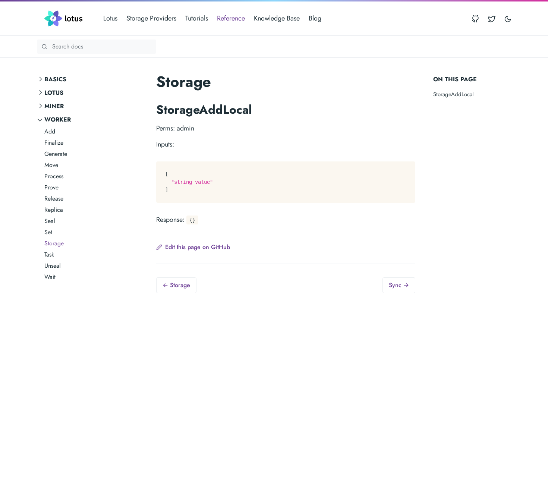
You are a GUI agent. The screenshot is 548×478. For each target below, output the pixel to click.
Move (51, 165)
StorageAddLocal (453, 94)
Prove (51, 187)
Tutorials (196, 18)
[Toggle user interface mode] (507, 18)
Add (49, 131)
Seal (49, 221)
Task (49, 254)
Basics (55, 79)
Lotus (110, 18)
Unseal (52, 265)
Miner (54, 106)
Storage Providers (151, 18)
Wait (50, 277)
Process (53, 176)
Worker (57, 119)
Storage (54, 243)
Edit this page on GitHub (197, 247)
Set (48, 232)
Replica (53, 209)
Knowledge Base (277, 18)
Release (53, 198)
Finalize (53, 142)
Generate (55, 154)
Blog (315, 18)
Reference (231, 18)
